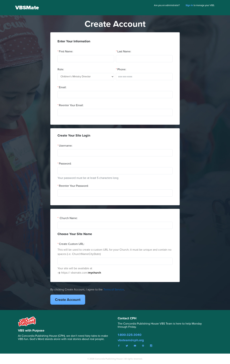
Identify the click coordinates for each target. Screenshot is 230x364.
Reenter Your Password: (74, 186)
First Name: (66, 51)
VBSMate (27, 7)
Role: (61, 69)
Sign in (189, 5)
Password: (65, 163)
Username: (65, 146)
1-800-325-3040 (129, 334)
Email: (62, 87)
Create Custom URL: (71, 244)
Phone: (121, 69)
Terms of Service (113, 289)
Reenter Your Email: (71, 105)
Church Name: (68, 218)
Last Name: (124, 51)
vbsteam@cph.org (131, 340)
